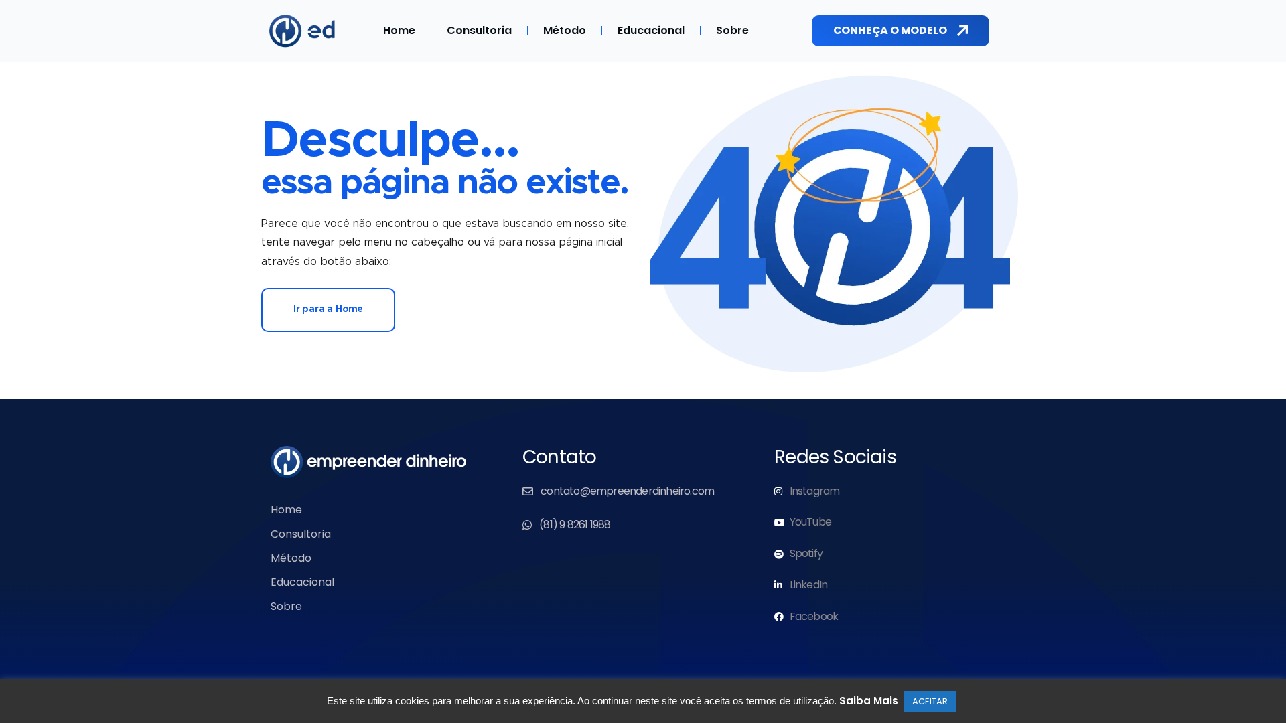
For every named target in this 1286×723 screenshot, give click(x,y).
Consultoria (479, 30)
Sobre (732, 30)
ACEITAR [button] (930, 701)
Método (564, 30)
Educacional (651, 30)
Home (399, 30)
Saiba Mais (868, 701)
